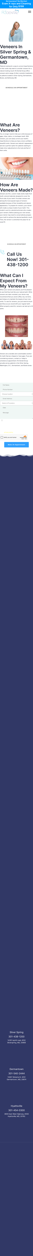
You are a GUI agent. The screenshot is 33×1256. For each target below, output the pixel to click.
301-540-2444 (16, 1073)
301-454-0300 (16, 1110)
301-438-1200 (16, 1036)
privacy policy (8, 432)
